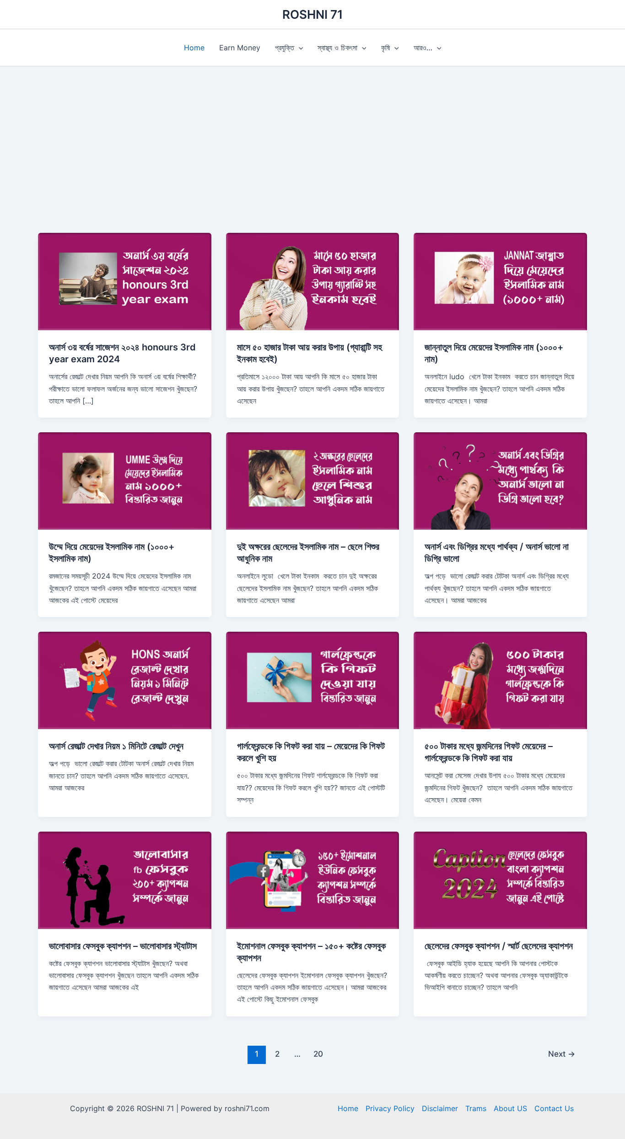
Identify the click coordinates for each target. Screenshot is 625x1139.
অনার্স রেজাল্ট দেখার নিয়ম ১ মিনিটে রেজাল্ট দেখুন (116, 746)
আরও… (423, 47)
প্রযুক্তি (284, 47)
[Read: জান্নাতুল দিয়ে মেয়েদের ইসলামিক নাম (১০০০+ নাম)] (500, 280)
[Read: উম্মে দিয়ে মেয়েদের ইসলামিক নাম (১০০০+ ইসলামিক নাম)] (124, 480)
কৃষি (385, 47)
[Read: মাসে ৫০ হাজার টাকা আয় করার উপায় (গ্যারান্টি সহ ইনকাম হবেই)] (312, 280)
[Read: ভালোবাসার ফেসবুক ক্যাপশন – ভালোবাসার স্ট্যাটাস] (124, 879)
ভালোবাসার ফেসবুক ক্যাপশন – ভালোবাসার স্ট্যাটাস (123, 945)
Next (561, 1053)
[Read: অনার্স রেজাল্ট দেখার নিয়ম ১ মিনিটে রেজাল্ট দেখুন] (124, 679)
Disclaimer (440, 1108)
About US (510, 1108)
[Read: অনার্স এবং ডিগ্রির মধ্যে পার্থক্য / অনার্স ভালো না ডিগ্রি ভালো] (500, 480)
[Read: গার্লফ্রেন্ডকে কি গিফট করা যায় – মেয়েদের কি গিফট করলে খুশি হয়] (312, 679)
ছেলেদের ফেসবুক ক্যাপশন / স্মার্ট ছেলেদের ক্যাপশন (499, 945)
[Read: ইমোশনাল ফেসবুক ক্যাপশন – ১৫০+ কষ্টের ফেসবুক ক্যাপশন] (312, 879)
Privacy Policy (390, 1108)
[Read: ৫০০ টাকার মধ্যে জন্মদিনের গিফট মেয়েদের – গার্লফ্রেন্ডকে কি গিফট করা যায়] (500, 679)
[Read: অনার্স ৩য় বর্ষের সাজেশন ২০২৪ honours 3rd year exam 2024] (124, 280)
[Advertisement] (312, 164)
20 (318, 1053)
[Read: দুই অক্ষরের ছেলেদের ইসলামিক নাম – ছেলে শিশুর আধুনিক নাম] (312, 480)
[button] (298, 47)
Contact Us (554, 1108)
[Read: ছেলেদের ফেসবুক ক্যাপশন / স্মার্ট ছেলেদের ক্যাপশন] (500, 879)
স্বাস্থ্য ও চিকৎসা (337, 47)
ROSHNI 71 (312, 14)
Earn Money (239, 47)
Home (194, 47)
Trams (475, 1108)
